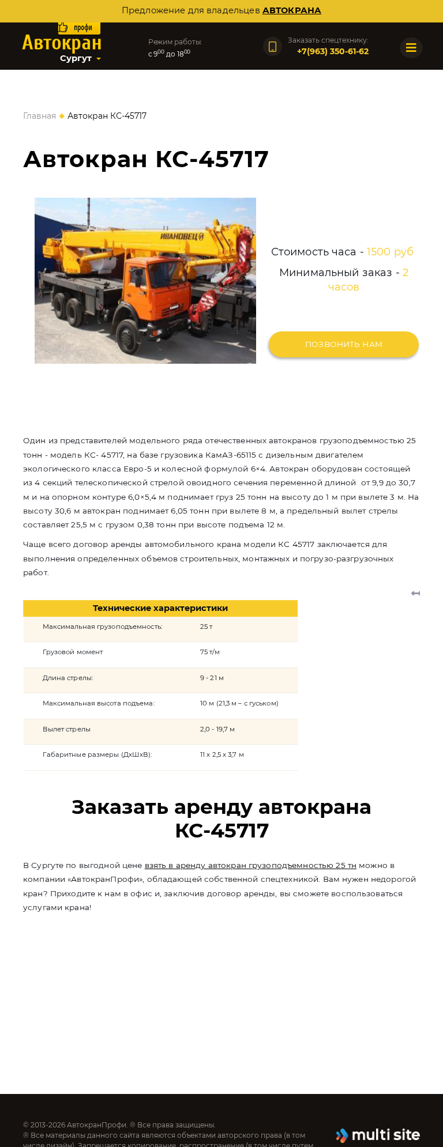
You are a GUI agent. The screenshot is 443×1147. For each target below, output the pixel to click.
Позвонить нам (343, 344)
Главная (39, 116)
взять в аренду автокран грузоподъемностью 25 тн (250, 865)
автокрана (291, 10)
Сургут (76, 58)
